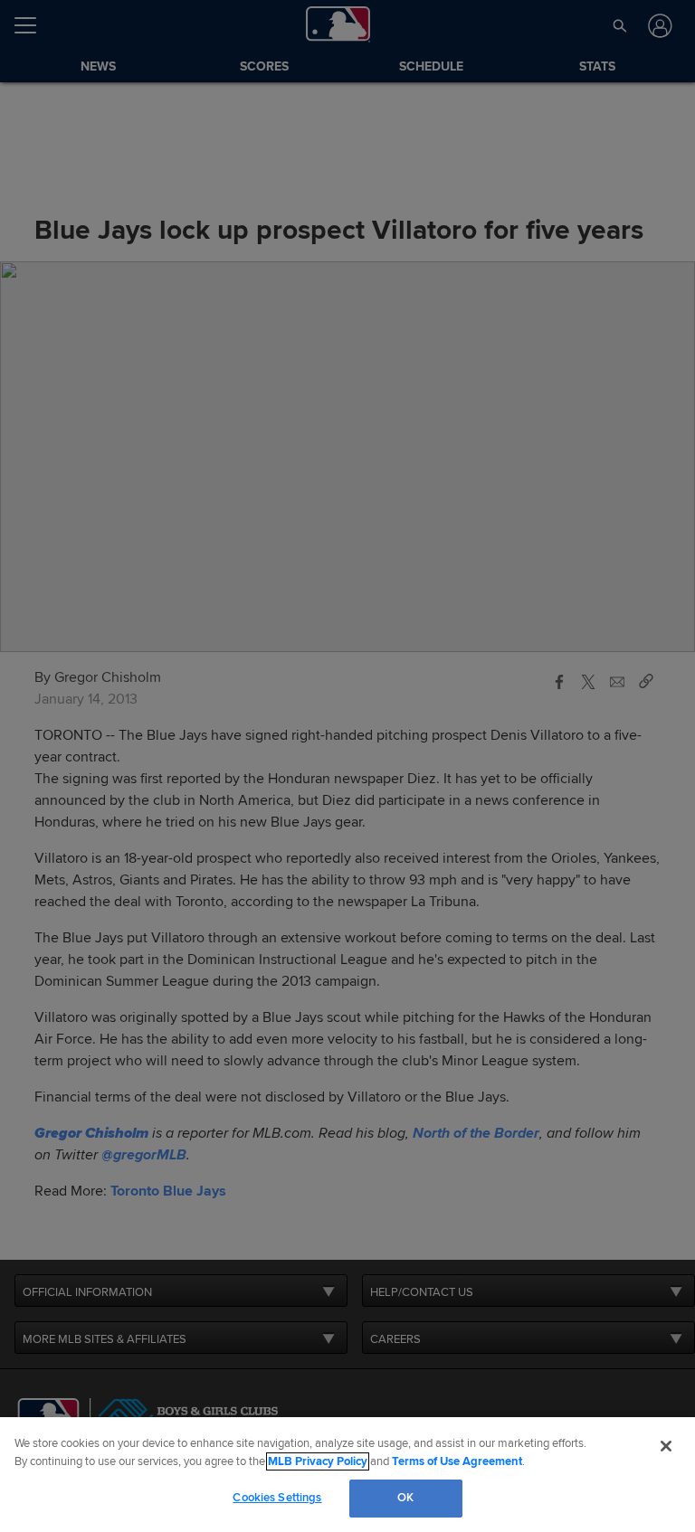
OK (405, 1497)
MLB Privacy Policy (317, 1461)
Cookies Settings (277, 1497)
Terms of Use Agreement (457, 1461)
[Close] (666, 1446)
